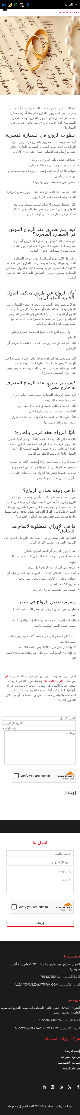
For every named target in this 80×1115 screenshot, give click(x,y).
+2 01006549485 (50, 1020)
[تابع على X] (22, 5)
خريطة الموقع (71, 1068)
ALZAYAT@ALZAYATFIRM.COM (36, 984)
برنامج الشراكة (70, 1056)
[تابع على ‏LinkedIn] (4, 5)
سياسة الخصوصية (69, 1062)
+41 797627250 (51, 976)
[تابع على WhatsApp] (16, 5)
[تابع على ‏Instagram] (10, 5)
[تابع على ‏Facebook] (28, 5)
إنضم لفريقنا (72, 1051)
